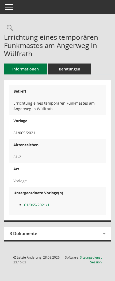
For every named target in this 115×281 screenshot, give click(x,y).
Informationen (25, 69)
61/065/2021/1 (36, 204)
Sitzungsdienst (91, 259)
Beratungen (69, 69)
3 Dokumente (23, 233)
